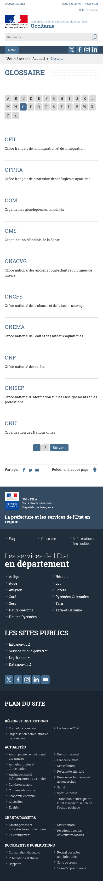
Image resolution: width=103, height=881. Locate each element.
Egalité (13, 807)
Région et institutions (26, 721)
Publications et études (23, 858)
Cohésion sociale (20, 784)
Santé (61, 787)
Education (16, 801)
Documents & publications (30, 845)
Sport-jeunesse (67, 793)
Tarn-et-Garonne (69, 610)
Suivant (59, 447)
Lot (58, 583)
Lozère (61, 590)
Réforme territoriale (70, 771)
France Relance (67, 760)
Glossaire (48, 538)
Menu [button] (12, 50)
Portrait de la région (22, 728)
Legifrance (18, 657)
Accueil (38, 58)
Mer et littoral (66, 766)
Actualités (15, 747)
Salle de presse (88, 10)
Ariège (14, 576)
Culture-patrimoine (22, 790)
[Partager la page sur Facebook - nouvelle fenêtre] (24, 469)
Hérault (62, 576)
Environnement (68, 754)
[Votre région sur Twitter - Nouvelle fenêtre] (71, 49)
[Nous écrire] (45, 679)
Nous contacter (71, 3)
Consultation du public (24, 852)
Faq (12, 538)
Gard (12, 596)
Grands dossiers (20, 817)
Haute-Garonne (21, 610)
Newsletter (91, 3)
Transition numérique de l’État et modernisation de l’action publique (74, 803)
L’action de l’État (68, 728)
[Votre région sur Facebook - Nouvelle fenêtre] (79, 49)
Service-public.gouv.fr (27, 651)
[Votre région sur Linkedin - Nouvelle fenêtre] (94, 49)
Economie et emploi (22, 796)
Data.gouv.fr (19, 664)
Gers (12, 603)
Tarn (59, 603)
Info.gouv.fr (18, 644)
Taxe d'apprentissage (71, 868)
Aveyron (15, 590)
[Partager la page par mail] (37, 469)
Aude (13, 583)
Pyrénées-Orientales (72, 596)
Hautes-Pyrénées (23, 617)
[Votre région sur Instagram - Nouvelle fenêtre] (87, 49)
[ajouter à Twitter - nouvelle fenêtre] (30, 469)
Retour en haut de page (70, 469)
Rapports (15, 864)
